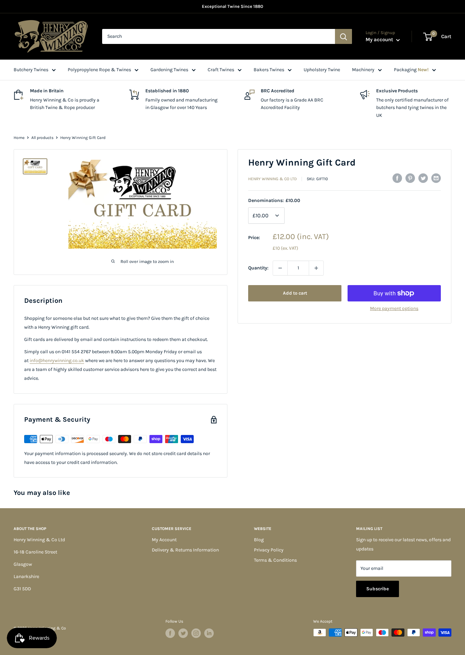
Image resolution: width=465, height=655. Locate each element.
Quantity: (258, 268)
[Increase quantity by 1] (316, 268)
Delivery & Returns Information (185, 550)
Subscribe (377, 589)
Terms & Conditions (275, 560)
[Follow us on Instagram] (196, 633)
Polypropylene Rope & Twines (99, 70)
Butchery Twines (31, 70)
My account (380, 39)
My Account (164, 540)
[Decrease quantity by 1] (280, 268)
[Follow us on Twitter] (183, 633)
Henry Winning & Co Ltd (272, 178)
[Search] (343, 36)
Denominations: (274, 200)
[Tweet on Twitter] (423, 178)
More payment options (394, 308)
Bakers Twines (269, 70)
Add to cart (295, 293)
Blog (259, 540)
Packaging (411, 70)
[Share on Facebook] (397, 178)
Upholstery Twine (322, 70)
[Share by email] (436, 178)
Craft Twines (221, 70)
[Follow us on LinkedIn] (209, 633)
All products (42, 137)
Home (19, 137)
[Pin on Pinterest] (410, 178)
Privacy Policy (269, 550)
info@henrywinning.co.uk (57, 360)
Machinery (363, 70)
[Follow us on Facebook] (170, 633)
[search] (218, 36)
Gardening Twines (169, 70)
